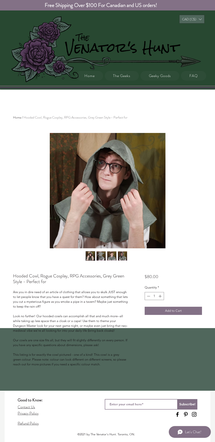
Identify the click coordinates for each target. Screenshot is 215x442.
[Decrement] (148, 296)
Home (17, 117)
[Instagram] (194, 414)
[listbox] (192, 19)
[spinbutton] (154, 296)
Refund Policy (28, 423)
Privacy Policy (28, 413)
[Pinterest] (186, 414)
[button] (192, 19)
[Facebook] (177, 414)
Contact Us (26, 407)
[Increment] (160, 296)
